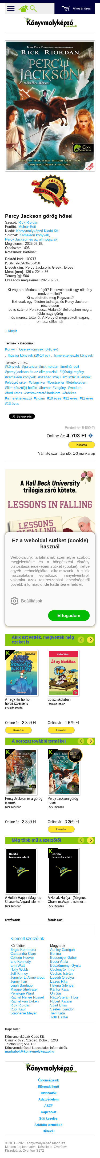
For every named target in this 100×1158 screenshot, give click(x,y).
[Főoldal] (23, 8)
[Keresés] (33, 8)
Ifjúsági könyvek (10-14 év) (29, 355)
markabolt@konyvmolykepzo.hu (29, 1051)
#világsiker (37, 382)
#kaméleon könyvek (20, 377)
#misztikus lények (77, 377)
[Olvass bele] (85, 162)
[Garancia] (50, 191)
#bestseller (55, 382)
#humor (45, 388)
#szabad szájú (49, 377)
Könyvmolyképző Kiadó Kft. (37, 231)
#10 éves (54, 398)
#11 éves (87, 398)
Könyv (10, 349)
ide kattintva (54, 584)
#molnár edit (69, 367)
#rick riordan (48, 367)
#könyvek (12, 367)
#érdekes (69, 393)
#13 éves (12, 404)
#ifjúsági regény (72, 372)
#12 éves (70, 398)
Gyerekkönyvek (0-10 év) (38, 349)
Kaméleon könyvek (34, 235)
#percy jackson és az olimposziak (31, 372)
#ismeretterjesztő (18, 398)
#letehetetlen (76, 382)
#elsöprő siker (16, 382)
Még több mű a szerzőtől (36, 840)
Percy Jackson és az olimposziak (31, 239)
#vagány (59, 388)
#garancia (29, 367)
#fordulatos (13, 393)
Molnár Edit (27, 227)
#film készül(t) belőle (21, 388)
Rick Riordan (28, 222)
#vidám (39, 398)
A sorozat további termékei (39, 741)
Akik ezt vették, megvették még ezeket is (43, 639)
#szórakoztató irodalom (42, 393)
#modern (74, 388)
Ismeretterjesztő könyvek (73, 355)
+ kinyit (11, 331)
